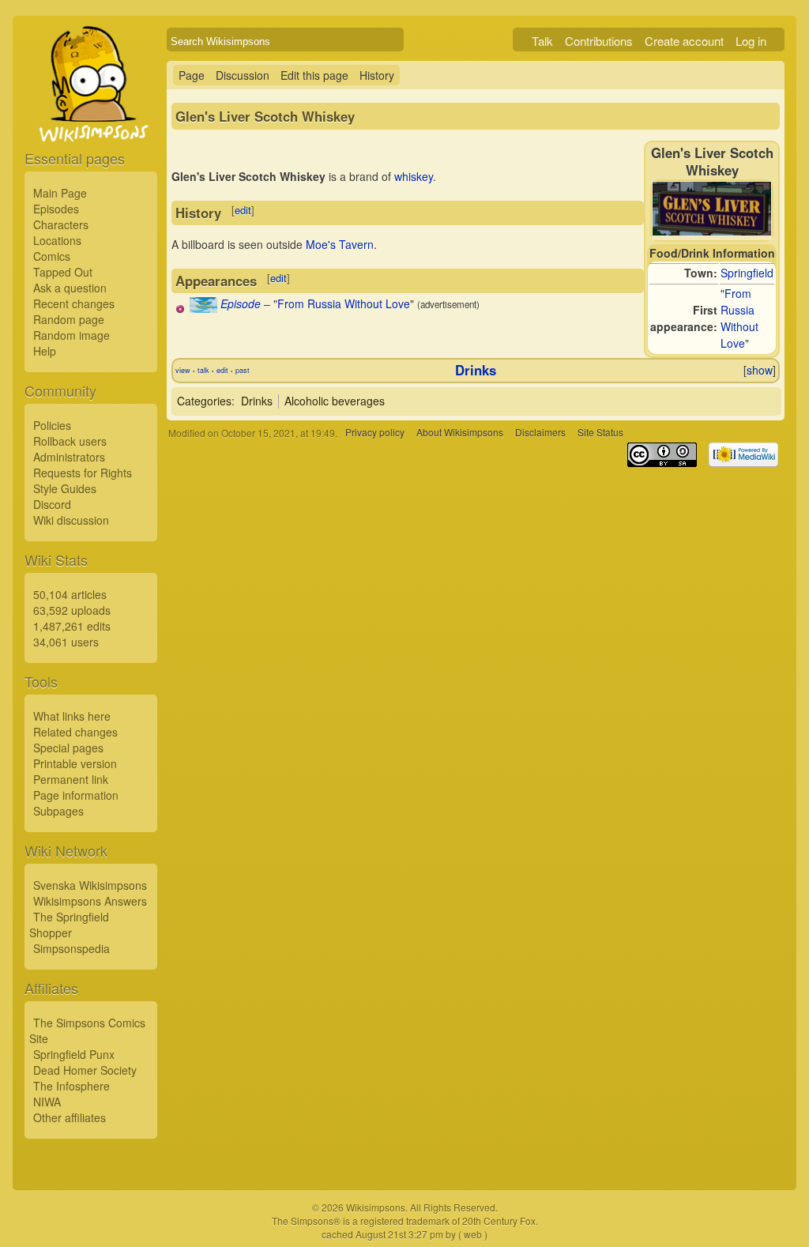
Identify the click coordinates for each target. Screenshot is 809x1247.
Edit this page (314, 75)
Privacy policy (374, 432)
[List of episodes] (203, 308)
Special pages (68, 747)
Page (192, 75)
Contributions (599, 40)
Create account (684, 40)
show (760, 370)
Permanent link (70, 779)
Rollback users (70, 441)
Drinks (475, 369)
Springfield (747, 273)
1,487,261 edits (72, 626)
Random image (71, 335)
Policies (52, 425)
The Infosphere (71, 1086)
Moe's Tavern (340, 244)
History (376, 75)
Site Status (600, 432)
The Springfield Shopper (69, 924)
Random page (68, 319)
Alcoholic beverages (334, 401)
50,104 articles (70, 594)
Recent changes (74, 303)
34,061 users (66, 642)
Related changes (75, 732)
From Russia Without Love (739, 318)
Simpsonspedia (71, 948)
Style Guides (64, 488)
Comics (51, 256)
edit (243, 209)
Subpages (58, 811)
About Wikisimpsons (459, 432)
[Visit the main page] (90, 120)
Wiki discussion (71, 520)
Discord (52, 504)
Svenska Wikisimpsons (90, 885)
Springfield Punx (74, 1054)
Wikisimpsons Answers (90, 901)
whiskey (413, 176)
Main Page (60, 193)
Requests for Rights (82, 472)
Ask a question (70, 288)
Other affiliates (69, 1117)
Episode (240, 303)
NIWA (47, 1101)
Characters (60, 224)
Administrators (69, 457)
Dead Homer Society (85, 1070)
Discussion (242, 75)
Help (44, 351)
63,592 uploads (72, 610)
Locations (57, 240)
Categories (204, 401)
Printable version (75, 763)
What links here (72, 716)
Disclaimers (540, 432)
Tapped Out (62, 272)
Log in (751, 40)
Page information (76, 795)
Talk (542, 40)
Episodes (56, 209)
